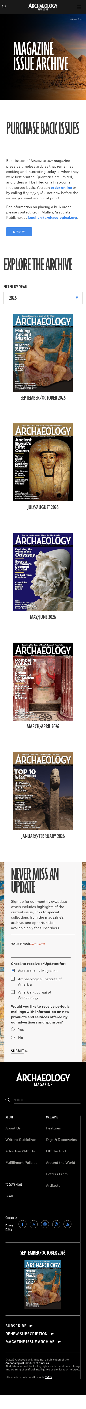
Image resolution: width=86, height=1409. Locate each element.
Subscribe (16, 1326)
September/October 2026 (43, 398)
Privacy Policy (9, 1227)
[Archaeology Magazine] (43, 1086)
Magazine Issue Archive (30, 1342)
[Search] (8, 1100)
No (20, 1037)
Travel (9, 1196)
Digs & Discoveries (61, 1139)
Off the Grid (56, 1151)
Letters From (57, 1174)
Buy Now (19, 232)
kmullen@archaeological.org (52, 217)
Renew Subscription (27, 1334)
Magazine (38, 970)
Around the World (60, 1162)
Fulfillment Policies (21, 1162)
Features (53, 1128)
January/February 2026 (43, 836)
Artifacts (53, 1185)
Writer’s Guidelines (21, 1139)
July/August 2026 (43, 507)
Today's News (14, 1184)
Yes (21, 1029)
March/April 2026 (43, 726)
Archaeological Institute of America (40, 982)
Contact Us (11, 1218)
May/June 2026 (43, 617)
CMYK (48, 1377)
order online (61, 187)
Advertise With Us (20, 1151)
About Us (13, 1128)
